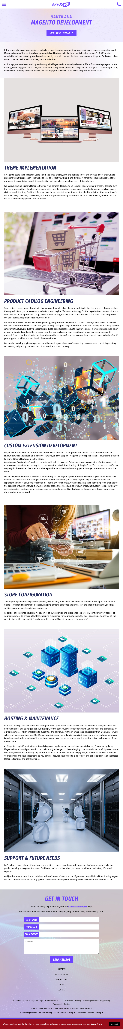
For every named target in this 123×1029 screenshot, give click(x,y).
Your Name (31, 919)
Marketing (61, 979)
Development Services (41, 1008)
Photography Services (61, 1004)
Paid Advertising (45, 1013)
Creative (61, 969)
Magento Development (81, 1008)
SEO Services (81, 1013)
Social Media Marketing (63, 1013)
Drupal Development (61, 1008)
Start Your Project (60, 32)
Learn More (96, 1024)
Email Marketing (94, 1013)
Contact (61, 989)
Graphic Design (37, 1001)
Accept (114, 1024)
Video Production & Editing (70, 1001)
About (61, 984)
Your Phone (31, 934)
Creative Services (21, 1001)
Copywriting (105, 1001)
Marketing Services (29, 1013)
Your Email (31, 926)
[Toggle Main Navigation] (4, 4)
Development (61, 974)
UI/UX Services (50, 1001)
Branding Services (90, 1001)
